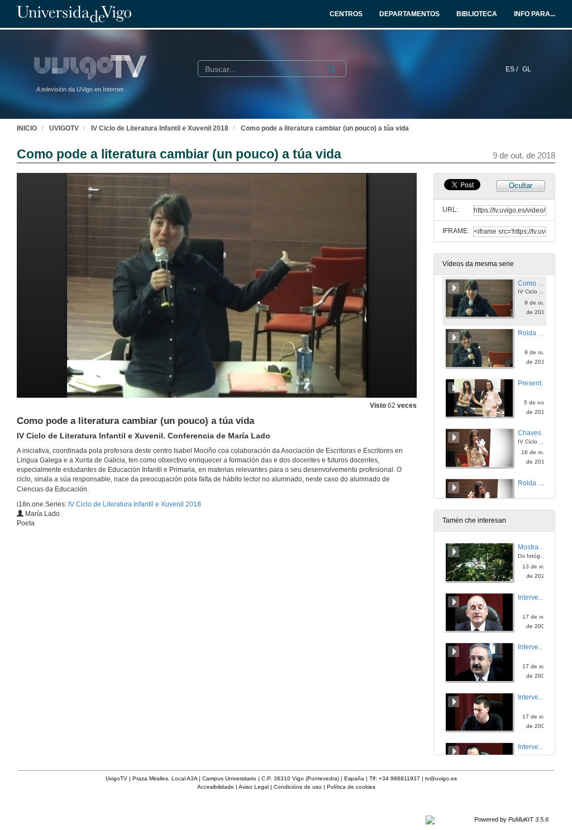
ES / (512, 69)
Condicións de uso (298, 787)
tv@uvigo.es (441, 778)
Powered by (511, 819)
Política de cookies (351, 787)
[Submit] (332, 69)
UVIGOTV (64, 128)
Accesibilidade (215, 787)
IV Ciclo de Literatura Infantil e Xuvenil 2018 (159, 128)
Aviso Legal (254, 787)
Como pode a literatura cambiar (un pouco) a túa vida (325, 128)
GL (526, 69)
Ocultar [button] (520, 185)
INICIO (27, 128)
